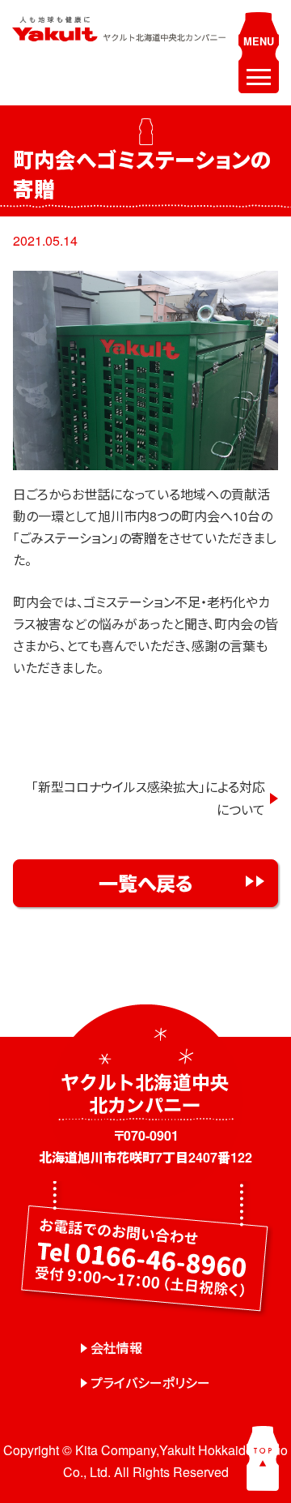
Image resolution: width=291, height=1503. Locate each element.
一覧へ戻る (146, 883)
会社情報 (116, 1347)
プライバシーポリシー (150, 1382)
